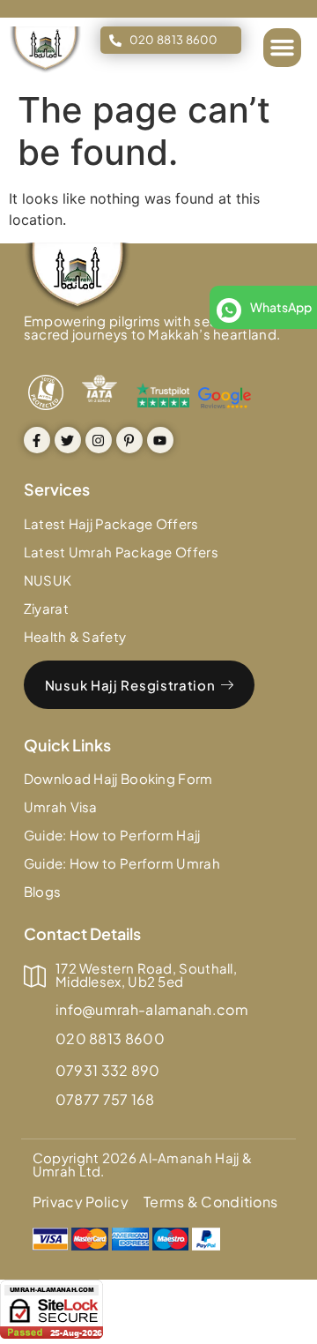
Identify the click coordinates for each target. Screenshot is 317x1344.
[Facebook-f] (37, 440)
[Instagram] (98, 440)
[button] (283, 47)
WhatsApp (281, 307)
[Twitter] (68, 440)
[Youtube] (160, 440)
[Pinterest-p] (129, 440)
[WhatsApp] (229, 310)
